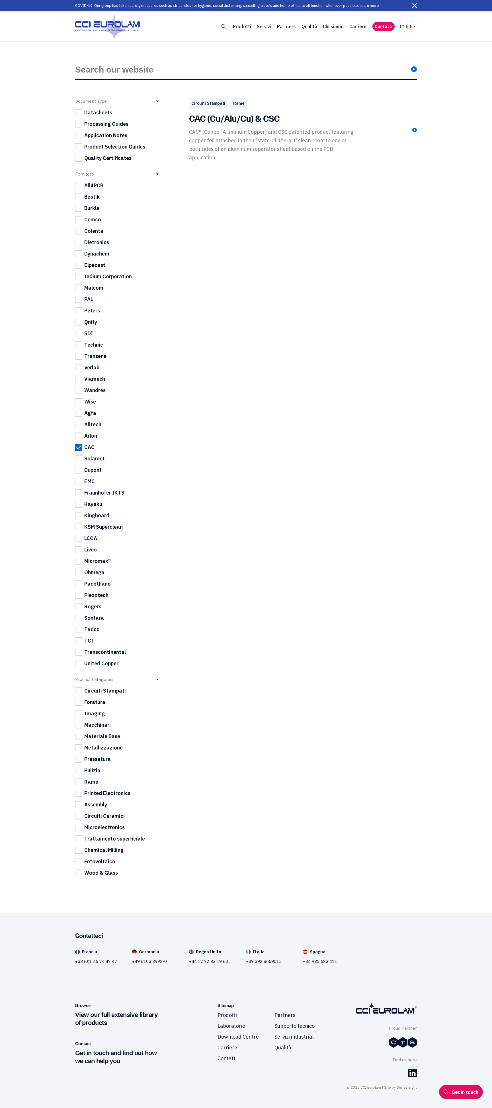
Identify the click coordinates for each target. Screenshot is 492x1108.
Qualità (309, 26)
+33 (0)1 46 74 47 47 (96, 961)
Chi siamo (333, 26)
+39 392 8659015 (264, 961)
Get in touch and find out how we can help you (116, 1056)
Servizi (264, 26)
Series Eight (407, 1087)
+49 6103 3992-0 (149, 961)
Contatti (227, 1058)
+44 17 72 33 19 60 (208, 961)
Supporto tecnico (294, 1026)
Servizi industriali (294, 1036)
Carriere (358, 26)
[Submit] (414, 69)
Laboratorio (231, 1026)
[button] (414, 5)
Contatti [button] (383, 26)
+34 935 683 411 (320, 961)
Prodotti (242, 26)
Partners (286, 26)
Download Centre (238, 1036)
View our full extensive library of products (116, 1018)
